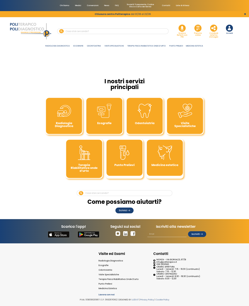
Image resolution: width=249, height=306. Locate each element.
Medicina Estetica (108, 288)
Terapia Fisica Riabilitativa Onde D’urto (119, 279)
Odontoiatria (105, 269)
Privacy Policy (147, 299)
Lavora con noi (107, 294)
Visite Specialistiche (109, 274)
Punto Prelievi (105, 283)
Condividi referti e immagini (213, 35)
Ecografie (104, 265)
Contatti (166, 5)
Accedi (229, 33)
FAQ (117, 5)
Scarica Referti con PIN (182, 35)
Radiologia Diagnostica (111, 260)
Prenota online (198, 34)
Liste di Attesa (182, 5)
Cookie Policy (162, 299)
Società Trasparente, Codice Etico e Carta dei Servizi (140, 5)
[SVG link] (58, 234)
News (106, 5)
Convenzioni (92, 5)
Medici (78, 5)
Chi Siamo (64, 5)
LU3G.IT (135, 299)
